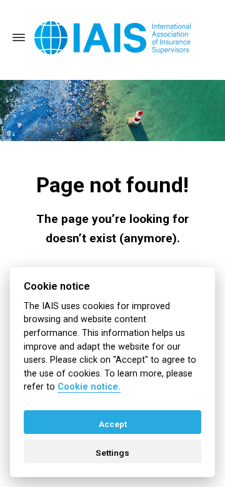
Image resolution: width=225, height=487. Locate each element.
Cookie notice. (89, 386)
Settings (112, 453)
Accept (113, 424)
